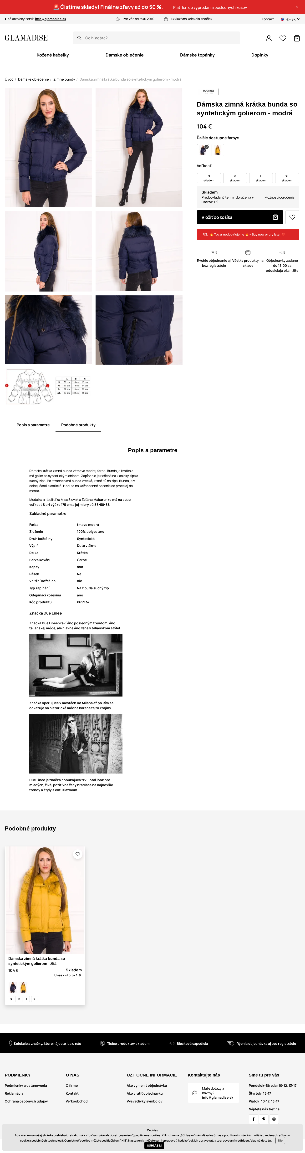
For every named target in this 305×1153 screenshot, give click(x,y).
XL (35, 999)
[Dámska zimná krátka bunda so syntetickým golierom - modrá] (13, 987)
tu (269, 1140)
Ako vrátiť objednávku (145, 1093)
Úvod (9, 79)
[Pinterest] (264, 1119)
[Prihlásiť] (268, 38)
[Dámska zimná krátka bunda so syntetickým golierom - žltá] (23, 987)
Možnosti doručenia (279, 197)
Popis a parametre (33, 424)
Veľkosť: (205, 165)
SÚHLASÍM (154, 1145)
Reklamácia (14, 1093)
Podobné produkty (78, 424)
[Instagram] (274, 1119)
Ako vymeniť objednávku (147, 1085)
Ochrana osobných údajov (26, 1101)
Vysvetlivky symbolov (145, 1101)
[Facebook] (253, 1119)
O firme (72, 1085)
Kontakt (268, 19)
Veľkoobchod (77, 1101)
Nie (280, 1140)
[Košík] (297, 38)
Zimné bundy (64, 79)
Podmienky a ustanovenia (26, 1085)
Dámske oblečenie (33, 79)
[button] (297, 7)
